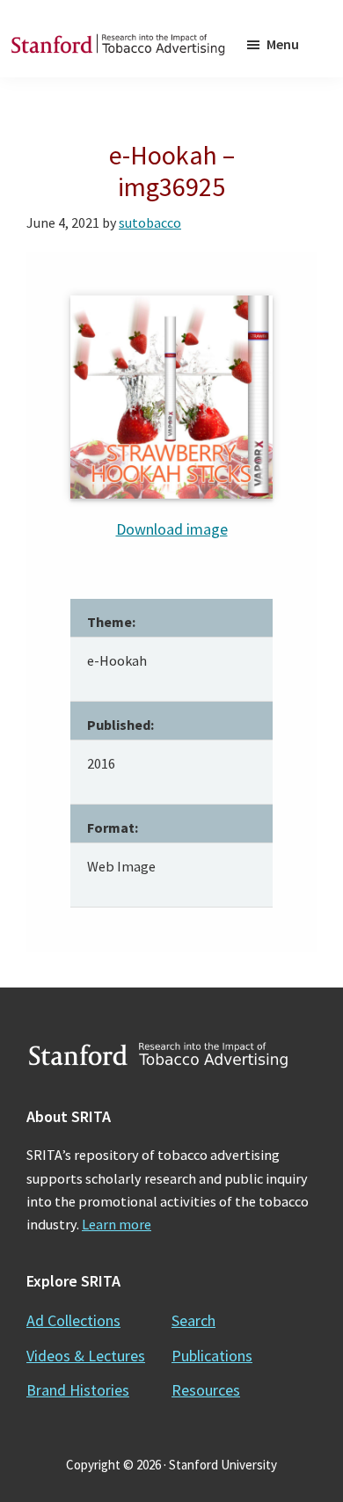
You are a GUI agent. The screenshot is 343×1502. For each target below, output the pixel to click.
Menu (282, 44)
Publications (212, 1355)
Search (193, 1320)
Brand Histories (77, 1390)
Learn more (116, 1224)
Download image (172, 529)
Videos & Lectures (85, 1355)
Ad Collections (73, 1320)
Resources (206, 1390)
